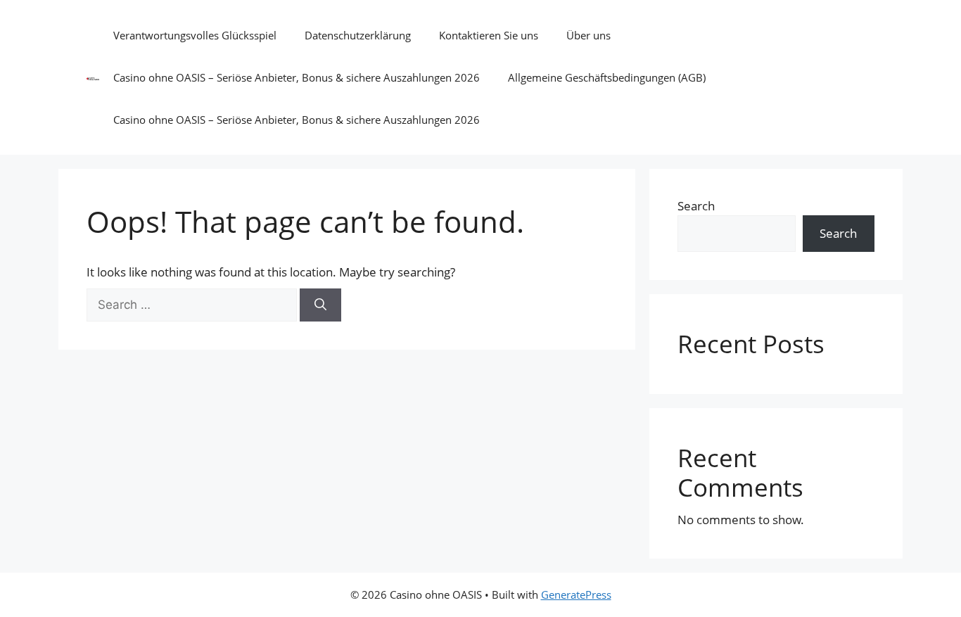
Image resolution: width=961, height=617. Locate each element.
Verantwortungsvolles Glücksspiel (194, 35)
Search (696, 206)
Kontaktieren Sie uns (488, 35)
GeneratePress (576, 594)
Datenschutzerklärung (358, 35)
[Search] (320, 305)
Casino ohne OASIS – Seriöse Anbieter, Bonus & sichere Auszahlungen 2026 (296, 77)
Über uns (588, 35)
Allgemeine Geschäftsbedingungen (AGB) (607, 77)
